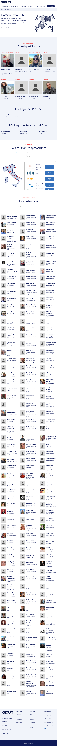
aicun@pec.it (5, 725)
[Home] (28, 2)
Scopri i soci (49, 167)
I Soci (2, 31)
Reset (28, 156)
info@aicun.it (5, 724)
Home (2, 9)
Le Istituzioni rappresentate (19, 27)
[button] (17, 6)
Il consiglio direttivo (5, 27)
